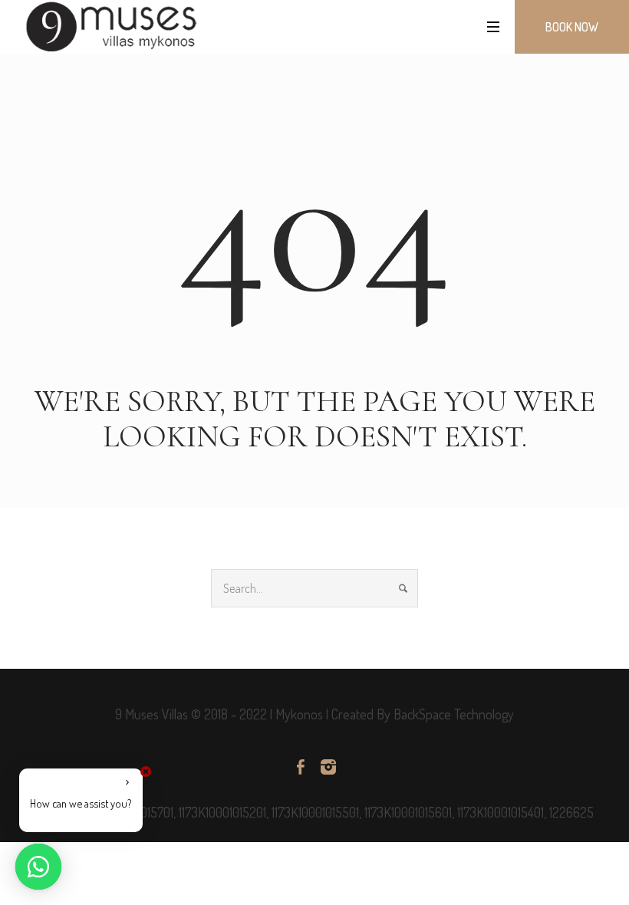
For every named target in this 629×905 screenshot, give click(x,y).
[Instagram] (328, 766)
